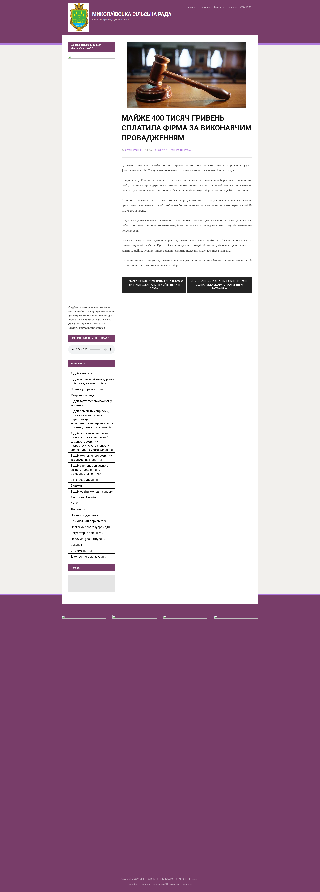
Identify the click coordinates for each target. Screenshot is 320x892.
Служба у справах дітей (87, 389)
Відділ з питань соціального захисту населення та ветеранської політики (89, 469)
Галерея (232, 7)
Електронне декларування (89, 556)
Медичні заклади (82, 395)
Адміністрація (133, 150)
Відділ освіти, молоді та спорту (92, 491)
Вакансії (76, 544)
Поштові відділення (84, 515)
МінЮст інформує (181, 150)
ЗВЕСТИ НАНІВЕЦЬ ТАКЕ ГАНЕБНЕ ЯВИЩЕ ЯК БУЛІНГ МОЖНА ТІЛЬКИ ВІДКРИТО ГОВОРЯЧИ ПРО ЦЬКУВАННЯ (219, 284)
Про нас (191, 7)
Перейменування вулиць (88, 539)
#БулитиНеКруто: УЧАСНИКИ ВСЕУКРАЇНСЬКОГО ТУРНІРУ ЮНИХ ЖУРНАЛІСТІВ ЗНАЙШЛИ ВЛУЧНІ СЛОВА (155, 284)
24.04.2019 (161, 150)
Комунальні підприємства (89, 521)
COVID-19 (246, 7)
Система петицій (82, 550)
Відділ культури (81, 373)
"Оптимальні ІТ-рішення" (179, 884)
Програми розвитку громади (90, 527)
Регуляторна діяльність (87, 533)
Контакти (219, 7)
